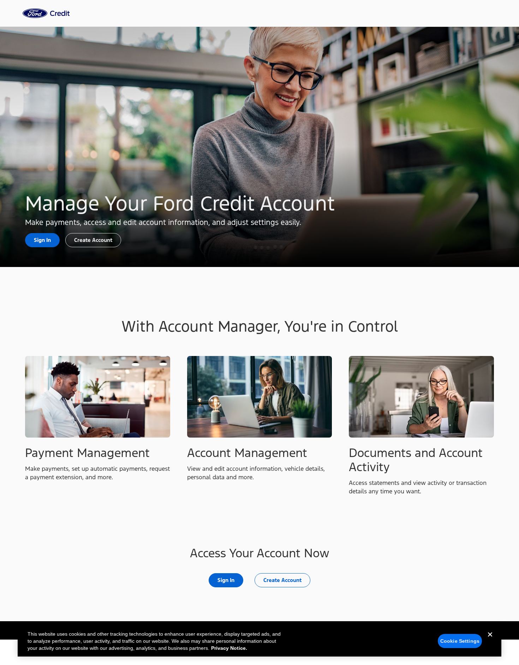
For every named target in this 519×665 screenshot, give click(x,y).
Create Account (93, 240)
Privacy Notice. (229, 648)
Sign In (42, 240)
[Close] (490, 640)
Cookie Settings (459, 641)
